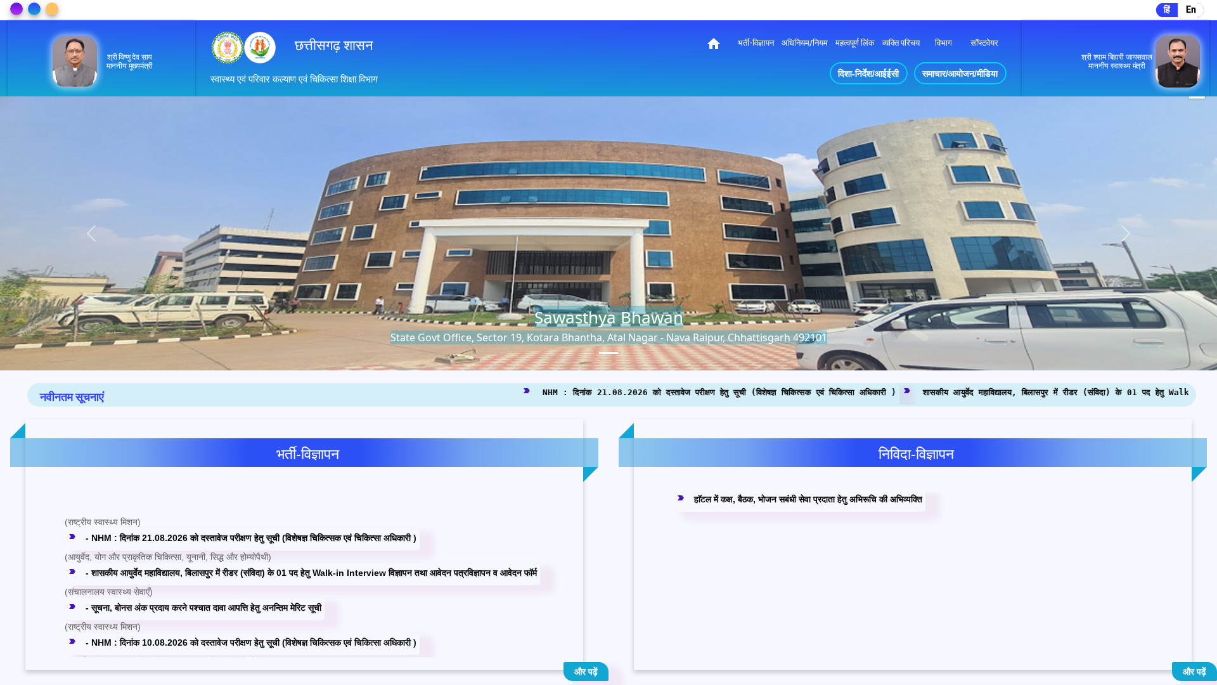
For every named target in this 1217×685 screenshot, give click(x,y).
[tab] (608, 353)
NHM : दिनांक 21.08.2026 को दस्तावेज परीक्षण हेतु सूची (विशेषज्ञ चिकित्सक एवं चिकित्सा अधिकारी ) (511, 391)
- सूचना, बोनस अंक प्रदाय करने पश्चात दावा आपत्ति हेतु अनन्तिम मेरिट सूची (194, 565)
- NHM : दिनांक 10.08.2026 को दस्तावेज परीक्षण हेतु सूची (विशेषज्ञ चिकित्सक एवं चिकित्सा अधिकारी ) (242, 600)
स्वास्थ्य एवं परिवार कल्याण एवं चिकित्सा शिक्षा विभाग (294, 79)
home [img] (713, 43)
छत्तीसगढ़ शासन (334, 45)
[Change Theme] (16, 9)
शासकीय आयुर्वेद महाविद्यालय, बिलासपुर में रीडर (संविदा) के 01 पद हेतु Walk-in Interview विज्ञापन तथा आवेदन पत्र (923, 391)
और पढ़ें (586, 672)
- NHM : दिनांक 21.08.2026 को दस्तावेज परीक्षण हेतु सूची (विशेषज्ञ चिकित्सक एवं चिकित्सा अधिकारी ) (242, 495)
